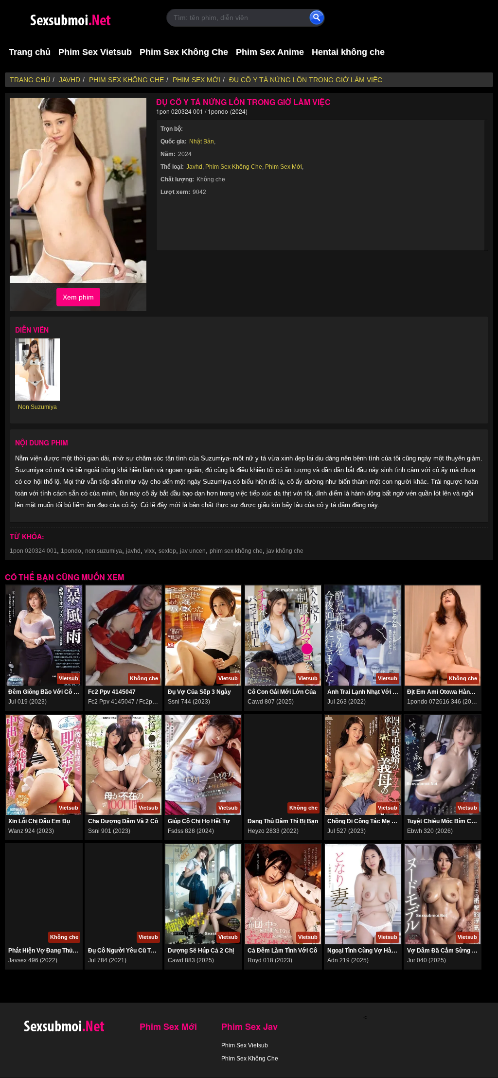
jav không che (285, 551)
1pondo (71, 551)
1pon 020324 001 (33, 551)
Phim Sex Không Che (184, 52)
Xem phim (78, 297)
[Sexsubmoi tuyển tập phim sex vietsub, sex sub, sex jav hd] (88, 18)
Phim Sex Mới (283, 166)
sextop (167, 551)
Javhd (194, 166)
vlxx (149, 551)
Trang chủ (30, 52)
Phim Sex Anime (270, 52)
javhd (133, 551)
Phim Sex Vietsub (95, 52)
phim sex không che (236, 551)
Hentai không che (348, 52)
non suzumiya (103, 551)
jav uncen (193, 551)
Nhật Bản (201, 141)
